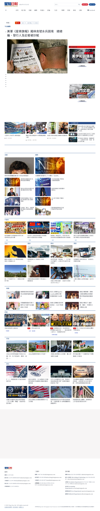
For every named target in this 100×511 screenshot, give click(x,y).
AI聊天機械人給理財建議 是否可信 (84, 280)
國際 (35, 10)
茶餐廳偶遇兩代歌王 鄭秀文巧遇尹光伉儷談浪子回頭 (27, 305)
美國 (30, 10)
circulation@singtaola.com (80, 483)
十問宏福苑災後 (34, 328)
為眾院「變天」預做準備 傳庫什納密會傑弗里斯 (27, 209)
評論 (6, 312)
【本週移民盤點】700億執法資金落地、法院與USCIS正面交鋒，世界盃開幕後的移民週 (83, 381)
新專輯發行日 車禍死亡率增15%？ (36, 260)
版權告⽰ (21, 507)
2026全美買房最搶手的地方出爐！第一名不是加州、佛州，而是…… (16, 356)
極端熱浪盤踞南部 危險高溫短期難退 (27, 179)
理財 (75, 243)
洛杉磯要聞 (54, 138)
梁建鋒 (7, 331)
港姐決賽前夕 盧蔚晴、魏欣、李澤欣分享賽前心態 (86, 305)
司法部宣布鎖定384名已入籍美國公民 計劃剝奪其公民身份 (86, 134)
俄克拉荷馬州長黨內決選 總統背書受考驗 (27, 189)
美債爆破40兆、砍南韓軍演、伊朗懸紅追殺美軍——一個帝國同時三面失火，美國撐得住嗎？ (60, 330)
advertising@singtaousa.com (53, 477)
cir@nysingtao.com (25, 483)
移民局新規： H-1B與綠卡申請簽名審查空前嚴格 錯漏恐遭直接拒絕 (38, 381)
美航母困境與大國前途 (11, 328)
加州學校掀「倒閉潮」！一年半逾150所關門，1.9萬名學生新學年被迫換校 (60, 261)
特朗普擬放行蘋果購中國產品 (58, 189)
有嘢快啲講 (54, 334)
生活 (6, 243)
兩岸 (53, 240)
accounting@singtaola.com (79, 488)
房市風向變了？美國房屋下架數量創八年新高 (83, 355)
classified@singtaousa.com (53, 480)
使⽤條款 (15, 507)
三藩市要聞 (34, 140)
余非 (30, 331)
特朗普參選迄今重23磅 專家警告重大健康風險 (27, 199)
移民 (74, 10)
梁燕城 (76, 333)
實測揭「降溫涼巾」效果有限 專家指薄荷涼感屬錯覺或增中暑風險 (60, 236)
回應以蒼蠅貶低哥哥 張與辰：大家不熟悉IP (56, 305)
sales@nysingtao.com (26, 477)
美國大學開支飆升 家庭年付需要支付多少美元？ (60, 282)
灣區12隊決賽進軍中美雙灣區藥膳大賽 (36, 136)
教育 (52, 243)
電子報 (23, 10)
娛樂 (63, 10)
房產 (68, 10)
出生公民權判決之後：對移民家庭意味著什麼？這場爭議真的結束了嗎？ (60, 381)
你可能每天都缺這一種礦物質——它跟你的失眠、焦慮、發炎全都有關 (86, 139)
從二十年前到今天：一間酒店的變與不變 (14, 280)
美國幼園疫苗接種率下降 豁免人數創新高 (37, 280)
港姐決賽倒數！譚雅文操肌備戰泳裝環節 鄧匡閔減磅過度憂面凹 (86, 295)
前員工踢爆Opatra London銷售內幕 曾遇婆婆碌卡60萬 (56, 294)
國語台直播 (92, 4)
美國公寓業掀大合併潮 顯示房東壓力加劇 (61, 355)
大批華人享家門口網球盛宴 (12, 135)
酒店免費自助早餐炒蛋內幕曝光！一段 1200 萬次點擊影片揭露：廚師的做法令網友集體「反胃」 (86, 128)
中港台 (42, 10)
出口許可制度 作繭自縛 (57, 198)
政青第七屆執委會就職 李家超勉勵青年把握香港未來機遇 (37, 236)
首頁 (17, 10)
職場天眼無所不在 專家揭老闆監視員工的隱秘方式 (14, 260)
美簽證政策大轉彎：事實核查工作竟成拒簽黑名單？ (82, 400)
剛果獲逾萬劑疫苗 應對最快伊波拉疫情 (57, 208)
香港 (7, 240)
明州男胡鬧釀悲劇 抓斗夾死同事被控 (16, 176)
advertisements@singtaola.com (76, 479)
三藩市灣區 (29, 140)
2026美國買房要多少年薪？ (37, 354)
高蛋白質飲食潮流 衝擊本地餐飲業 (57, 135)
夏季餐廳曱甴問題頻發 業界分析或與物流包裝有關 (14, 236)
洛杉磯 (49, 138)
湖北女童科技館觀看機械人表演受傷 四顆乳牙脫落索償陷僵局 (83, 236)
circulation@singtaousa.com (45, 485)
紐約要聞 (10, 138)
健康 (29, 243)
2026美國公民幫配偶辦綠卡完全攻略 (38, 400)
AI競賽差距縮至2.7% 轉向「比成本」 (47, 176)
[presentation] (37, 56)
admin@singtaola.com (88, 474)
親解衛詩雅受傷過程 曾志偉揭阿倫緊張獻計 (27, 294)
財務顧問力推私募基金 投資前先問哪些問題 (83, 260)
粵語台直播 (84, 4)
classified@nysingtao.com (23, 480)
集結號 (33, 331)
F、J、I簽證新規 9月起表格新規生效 (16, 380)
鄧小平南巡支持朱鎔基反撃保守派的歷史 (83, 329)
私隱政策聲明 (8, 507)
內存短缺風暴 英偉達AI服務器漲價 (57, 179)
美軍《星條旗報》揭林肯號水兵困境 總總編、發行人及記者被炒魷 (34, 33)
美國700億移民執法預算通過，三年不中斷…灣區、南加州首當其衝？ (16, 401)
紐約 (6, 138)
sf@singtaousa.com (50, 474)
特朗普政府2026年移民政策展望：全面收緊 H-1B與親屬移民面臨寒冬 (60, 401)
